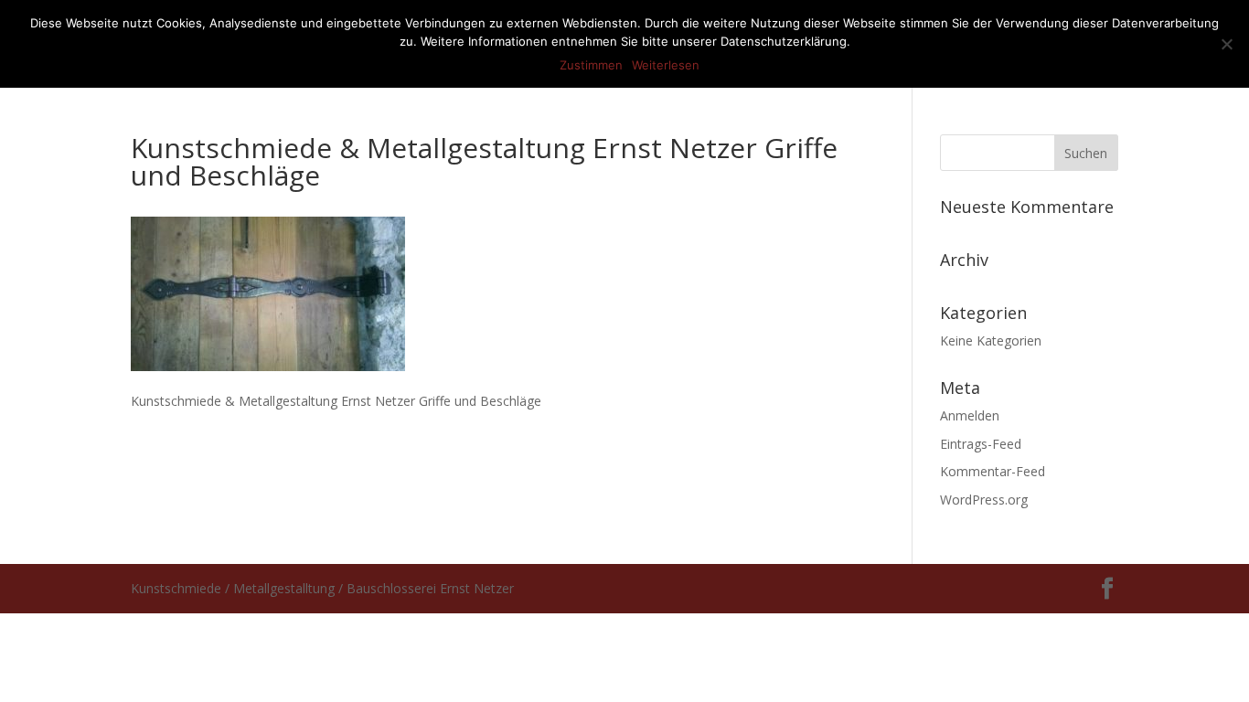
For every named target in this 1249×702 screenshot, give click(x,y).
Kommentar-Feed (992, 471)
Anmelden (969, 415)
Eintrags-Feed (980, 443)
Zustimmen (591, 65)
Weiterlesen (665, 65)
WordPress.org (984, 499)
